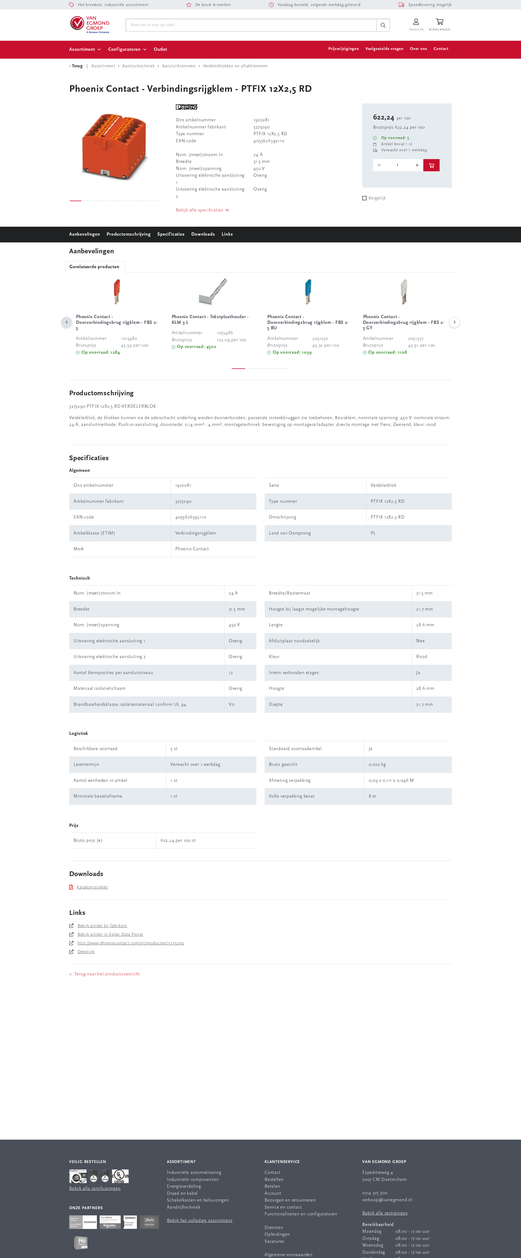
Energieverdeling (184, 1186)
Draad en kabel (182, 1193)
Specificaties (171, 234)
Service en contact (283, 1207)
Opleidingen (277, 1234)
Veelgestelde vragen (385, 49)
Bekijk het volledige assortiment (200, 1220)
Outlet (160, 49)
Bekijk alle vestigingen (385, 1213)
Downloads (203, 234)
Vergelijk (377, 198)
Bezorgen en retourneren (290, 1200)
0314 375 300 (374, 1193)
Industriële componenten (193, 1179)
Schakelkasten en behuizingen (198, 1200)
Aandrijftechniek (184, 1207)
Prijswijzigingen (343, 49)
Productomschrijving (129, 234)
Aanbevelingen (84, 234)
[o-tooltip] (398, 165)
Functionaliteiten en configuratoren (301, 1214)
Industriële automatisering (194, 1172)
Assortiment (82, 49)
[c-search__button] (383, 25)
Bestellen (274, 1179)
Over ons (418, 49)
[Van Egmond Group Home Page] (89, 24)
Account (273, 1193)
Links (227, 234)
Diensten (274, 1227)
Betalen (272, 1186)
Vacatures (274, 1241)
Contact (441, 49)
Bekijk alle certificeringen (95, 1188)
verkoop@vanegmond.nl (387, 1200)
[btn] (431, 165)
